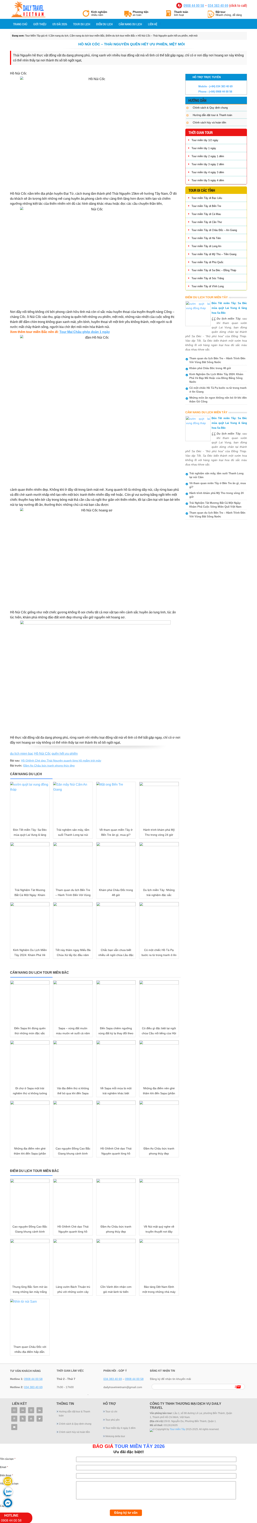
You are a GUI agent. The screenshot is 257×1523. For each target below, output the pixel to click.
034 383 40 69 (218, 5)
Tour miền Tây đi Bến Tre (206, 206)
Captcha (4, 1506)
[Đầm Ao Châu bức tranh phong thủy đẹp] (158, 1122)
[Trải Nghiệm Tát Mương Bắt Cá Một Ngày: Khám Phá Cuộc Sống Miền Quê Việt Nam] (29, 864)
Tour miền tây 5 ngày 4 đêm (208, 180)
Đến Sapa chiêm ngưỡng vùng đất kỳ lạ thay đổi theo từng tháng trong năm (115, 1033)
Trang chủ (20, 24)
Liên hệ (152, 24)
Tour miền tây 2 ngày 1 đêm (208, 156)
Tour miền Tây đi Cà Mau (206, 214)
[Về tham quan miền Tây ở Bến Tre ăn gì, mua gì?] (116, 803)
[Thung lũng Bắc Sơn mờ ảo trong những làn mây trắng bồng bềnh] (29, 1260)
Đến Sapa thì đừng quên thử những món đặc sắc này (30, 1033)
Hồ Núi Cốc (42, 753)
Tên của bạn (7, 1459)
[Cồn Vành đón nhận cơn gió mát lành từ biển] (116, 1260)
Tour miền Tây (177, 1429)
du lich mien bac (21, 753)
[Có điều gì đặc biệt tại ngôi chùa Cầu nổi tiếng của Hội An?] (158, 1002)
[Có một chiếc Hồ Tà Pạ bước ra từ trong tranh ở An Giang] (158, 924)
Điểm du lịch (104, 24)
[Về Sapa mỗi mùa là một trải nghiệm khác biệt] (116, 1062)
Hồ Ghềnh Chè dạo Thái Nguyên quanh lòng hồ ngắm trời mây (61, 760)
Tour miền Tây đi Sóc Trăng (208, 278)
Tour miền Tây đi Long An (206, 246)
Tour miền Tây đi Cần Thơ (207, 222)
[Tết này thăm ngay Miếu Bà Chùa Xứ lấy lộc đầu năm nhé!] (72, 924)
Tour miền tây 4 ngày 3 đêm (208, 172)
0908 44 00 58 (194, 5)
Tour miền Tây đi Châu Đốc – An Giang (214, 230)
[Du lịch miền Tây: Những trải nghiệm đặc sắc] (158, 864)
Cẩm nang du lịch (130, 24)
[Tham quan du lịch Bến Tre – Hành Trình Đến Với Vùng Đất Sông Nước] (72, 864)
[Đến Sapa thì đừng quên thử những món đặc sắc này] (29, 1002)
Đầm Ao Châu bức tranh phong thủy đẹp (49, 765)
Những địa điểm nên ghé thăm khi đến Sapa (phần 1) (30, 1153)
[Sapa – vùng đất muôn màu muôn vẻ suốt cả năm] (72, 1002)
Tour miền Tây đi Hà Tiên (206, 238)
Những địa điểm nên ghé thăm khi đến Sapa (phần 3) (159, 1093)
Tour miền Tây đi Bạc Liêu (207, 198)
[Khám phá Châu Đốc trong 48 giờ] (116, 864)
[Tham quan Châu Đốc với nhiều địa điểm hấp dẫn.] (29, 1320)
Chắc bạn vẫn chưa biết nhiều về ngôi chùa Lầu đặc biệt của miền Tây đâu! (116, 955)
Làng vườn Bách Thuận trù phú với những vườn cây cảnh (73, 1291)
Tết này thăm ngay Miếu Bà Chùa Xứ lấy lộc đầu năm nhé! (73, 955)
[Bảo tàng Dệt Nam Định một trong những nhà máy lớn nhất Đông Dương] (158, 1260)
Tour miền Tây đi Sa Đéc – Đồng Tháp (214, 270)
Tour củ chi (111, 1411)
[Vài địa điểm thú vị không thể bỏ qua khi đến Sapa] (72, 1062)
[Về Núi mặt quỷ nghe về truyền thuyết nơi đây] (158, 1200)
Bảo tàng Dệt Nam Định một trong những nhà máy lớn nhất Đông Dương (158, 1291)
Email (4, 1467)
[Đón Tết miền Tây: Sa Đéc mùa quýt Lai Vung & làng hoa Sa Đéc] (29, 803)
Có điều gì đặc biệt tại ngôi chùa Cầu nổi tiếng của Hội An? (159, 1033)
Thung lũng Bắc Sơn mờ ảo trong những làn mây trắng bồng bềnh (29, 1291)
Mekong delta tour (115, 1436)
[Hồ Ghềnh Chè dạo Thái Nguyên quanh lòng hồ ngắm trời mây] (116, 1122)
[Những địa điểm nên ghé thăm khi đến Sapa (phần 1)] (29, 1122)
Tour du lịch (81, 24)
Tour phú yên (112, 1419)
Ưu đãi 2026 (59, 24)
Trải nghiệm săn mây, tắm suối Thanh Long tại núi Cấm (72, 834)
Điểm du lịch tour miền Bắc (120, 35)
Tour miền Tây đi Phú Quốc (207, 262)
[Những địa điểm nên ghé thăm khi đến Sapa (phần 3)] (158, 1062)
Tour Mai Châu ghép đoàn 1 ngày (84, 332)
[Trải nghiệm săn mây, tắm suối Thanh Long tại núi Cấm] (72, 803)
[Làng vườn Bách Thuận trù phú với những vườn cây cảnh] (72, 1260)
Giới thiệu (39, 24)
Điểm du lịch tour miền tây (206, 297)
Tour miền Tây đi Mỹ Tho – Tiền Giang (214, 254)
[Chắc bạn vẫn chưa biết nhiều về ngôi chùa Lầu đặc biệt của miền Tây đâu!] (116, 924)
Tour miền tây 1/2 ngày (205, 140)
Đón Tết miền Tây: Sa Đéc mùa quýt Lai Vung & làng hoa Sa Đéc (30, 834)
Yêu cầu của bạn (9, 1483)
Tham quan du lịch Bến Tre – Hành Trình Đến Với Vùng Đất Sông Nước (73, 895)
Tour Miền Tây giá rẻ (28, 10)
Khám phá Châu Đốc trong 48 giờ (210, 368)
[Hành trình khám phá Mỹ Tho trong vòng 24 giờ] (158, 803)
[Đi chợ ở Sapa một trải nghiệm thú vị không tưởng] (29, 1062)
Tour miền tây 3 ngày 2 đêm (208, 164)
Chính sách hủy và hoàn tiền (209, 122)
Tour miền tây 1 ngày (204, 148)
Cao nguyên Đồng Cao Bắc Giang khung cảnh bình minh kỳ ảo (73, 1153)
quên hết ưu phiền (65, 753)
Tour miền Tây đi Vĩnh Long (208, 286)
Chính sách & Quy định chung (210, 107)
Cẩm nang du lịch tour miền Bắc (87, 35)
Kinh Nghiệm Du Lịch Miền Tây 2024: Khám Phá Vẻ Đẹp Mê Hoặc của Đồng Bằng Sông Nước (216, 378)
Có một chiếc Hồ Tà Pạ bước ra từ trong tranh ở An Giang (159, 955)
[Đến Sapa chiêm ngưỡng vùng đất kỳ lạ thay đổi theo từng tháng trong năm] (116, 1002)
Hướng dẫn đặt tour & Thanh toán (212, 115)
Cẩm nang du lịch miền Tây (206, 412)
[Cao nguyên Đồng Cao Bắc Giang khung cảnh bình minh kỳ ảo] (72, 1122)
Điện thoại (6, 1475)
